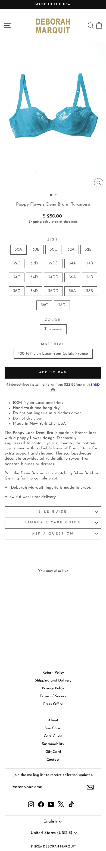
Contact (53, 760)
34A (72, 263)
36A (72, 277)
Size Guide (53, 511)
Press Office (53, 704)
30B (35, 250)
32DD (53, 263)
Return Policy (53, 672)
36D (34, 291)
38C (44, 305)
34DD (53, 277)
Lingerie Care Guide (53, 522)
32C (16, 263)
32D (34, 263)
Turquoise (53, 329)
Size (52, 240)
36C (16, 291)
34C (16, 277)
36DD (53, 291)
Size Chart (53, 728)
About (53, 720)
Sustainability (53, 744)
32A (70, 250)
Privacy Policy (53, 688)
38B (89, 291)
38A (72, 291)
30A (18, 250)
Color (53, 320)
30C (53, 250)
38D (62, 305)
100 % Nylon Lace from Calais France (53, 354)
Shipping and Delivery (53, 680)
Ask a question (53, 533)
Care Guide (53, 736)
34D (34, 277)
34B (89, 263)
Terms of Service (53, 696)
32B (88, 250)
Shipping (35, 221)
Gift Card (53, 752)
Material (53, 344)
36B (89, 277)
